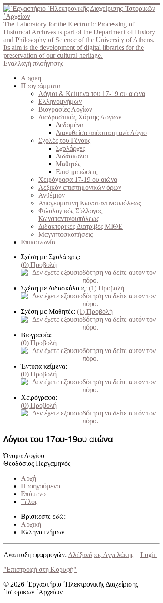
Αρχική (31, 78)
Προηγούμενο (40, 486)
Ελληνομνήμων (60, 101)
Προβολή (39, 264)
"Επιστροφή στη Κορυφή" (40, 569)
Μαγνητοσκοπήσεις (65, 234)
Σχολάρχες (70, 148)
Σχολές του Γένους (64, 140)
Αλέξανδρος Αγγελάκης (100, 554)
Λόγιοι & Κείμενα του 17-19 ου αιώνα (91, 93)
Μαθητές (68, 164)
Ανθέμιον (51, 195)
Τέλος (29, 501)
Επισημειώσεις (76, 171)
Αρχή (28, 478)
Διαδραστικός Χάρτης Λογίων (79, 117)
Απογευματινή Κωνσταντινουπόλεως (89, 203)
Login (148, 554)
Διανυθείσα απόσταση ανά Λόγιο (101, 132)
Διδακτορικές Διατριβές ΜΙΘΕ (80, 226)
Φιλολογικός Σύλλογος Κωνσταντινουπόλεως (70, 214)
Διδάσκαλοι (72, 156)
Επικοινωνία (38, 242)
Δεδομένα (69, 125)
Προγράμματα (40, 85)
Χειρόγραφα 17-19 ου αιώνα (77, 179)
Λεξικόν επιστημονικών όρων (79, 187)
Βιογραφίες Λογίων (65, 109)
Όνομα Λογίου (23, 455)
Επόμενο (33, 494)
